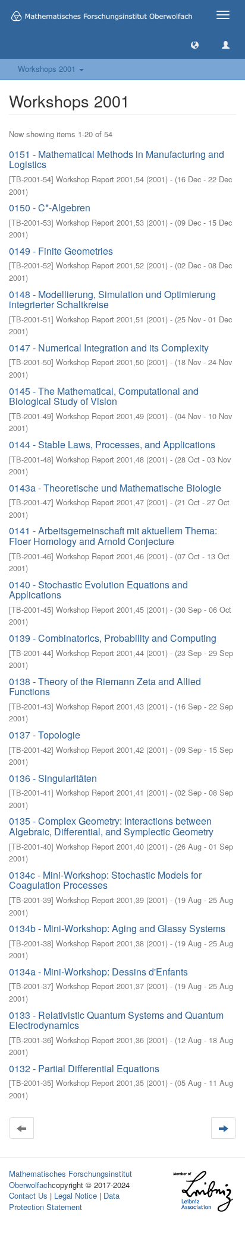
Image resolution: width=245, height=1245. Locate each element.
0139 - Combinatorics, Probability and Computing (112, 638)
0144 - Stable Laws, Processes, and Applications (112, 444)
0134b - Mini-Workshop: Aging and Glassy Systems (117, 928)
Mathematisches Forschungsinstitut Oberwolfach (70, 1179)
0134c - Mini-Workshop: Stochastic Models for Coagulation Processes (105, 880)
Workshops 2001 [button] (48, 68)
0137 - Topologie (44, 735)
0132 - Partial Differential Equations (84, 1068)
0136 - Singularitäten (53, 778)
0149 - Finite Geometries (61, 251)
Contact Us (28, 1195)
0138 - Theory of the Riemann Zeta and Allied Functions (105, 686)
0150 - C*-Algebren (49, 207)
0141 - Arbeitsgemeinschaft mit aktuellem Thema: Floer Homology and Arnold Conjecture (113, 536)
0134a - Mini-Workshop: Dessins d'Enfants (98, 971)
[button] (194, 44)
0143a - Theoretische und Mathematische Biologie (115, 488)
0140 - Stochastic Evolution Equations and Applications (98, 590)
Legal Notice (75, 1195)
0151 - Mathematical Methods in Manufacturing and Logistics (116, 159)
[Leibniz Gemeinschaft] (202, 1191)
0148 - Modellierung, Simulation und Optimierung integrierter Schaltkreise (112, 299)
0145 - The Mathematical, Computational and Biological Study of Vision (104, 396)
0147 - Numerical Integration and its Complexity (109, 347)
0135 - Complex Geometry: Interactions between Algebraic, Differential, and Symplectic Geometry (111, 826)
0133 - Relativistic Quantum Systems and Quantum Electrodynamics (116, 1020)
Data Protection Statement (64, 1201)
